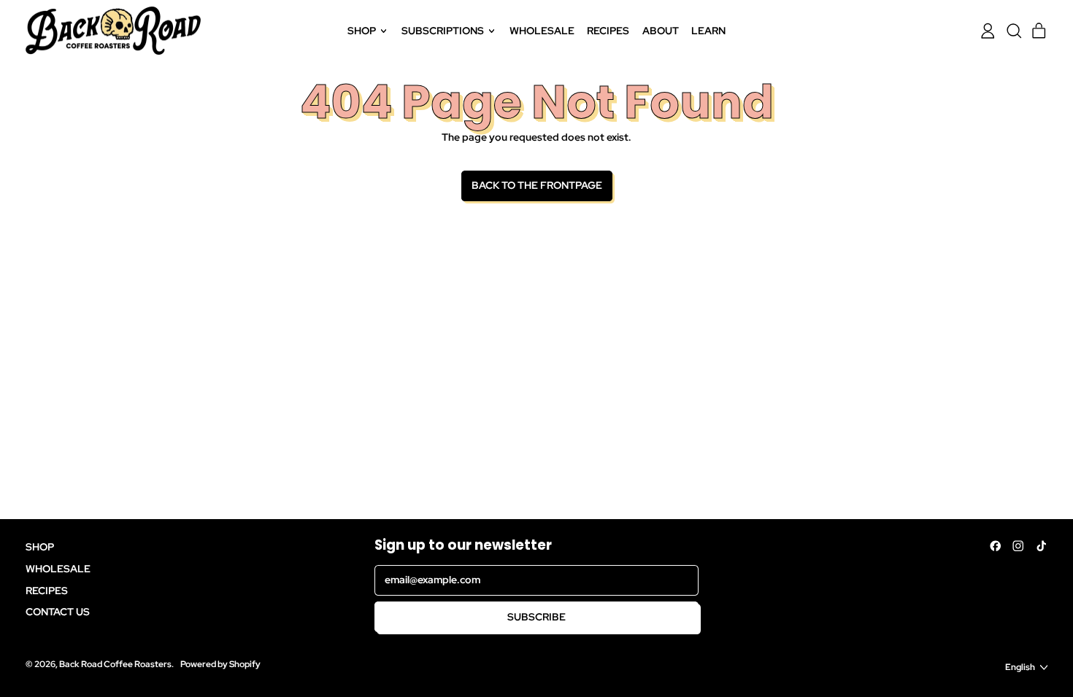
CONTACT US (58, 611)
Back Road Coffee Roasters (115, 664)
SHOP (40, 546)
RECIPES (608, 30)
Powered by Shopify (220, 664)
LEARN (708, 30)
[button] (1013, 31)
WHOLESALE (541, 30)
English (1020, 667)
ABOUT (660, 30)
